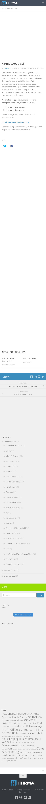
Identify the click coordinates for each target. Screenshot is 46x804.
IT (6, 513)
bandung (5, 720)
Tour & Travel (11, 559)
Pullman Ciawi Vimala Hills (20, 749)
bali (30, 717)
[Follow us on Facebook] (31, 376)
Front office (10, 729)
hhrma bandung (23, 733)
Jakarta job (15, 742)
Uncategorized (9, 576)
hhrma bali (9, 733)
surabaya (39, 755)
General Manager (12, 497)
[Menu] (43, 3)
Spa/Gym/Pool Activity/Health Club (19, 554)
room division (32, 749)
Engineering (10, 466)
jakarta (6, 742)
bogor (21, 720)
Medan (23, 746)
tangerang (12, 758)
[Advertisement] (23, 37)
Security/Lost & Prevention (16, 544)
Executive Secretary (13, 476)
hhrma (38, 729)
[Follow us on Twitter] (39, 376)
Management (11, 518)
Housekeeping (11, 502)
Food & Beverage (12, 482)
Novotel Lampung (29, 358)
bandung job (14, 720)
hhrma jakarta (36, 733)
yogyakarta (11, 761)
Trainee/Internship (12, 564)
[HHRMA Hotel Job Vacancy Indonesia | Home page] (13, 3)
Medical (9, 523)
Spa (7, 549)
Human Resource (12, 507)
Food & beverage (30, 726)
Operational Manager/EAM (16, 528)
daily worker (29, 719)
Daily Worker (10, 461)
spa (41, 752)
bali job (37, 717)
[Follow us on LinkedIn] (42, 376)
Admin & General (12, 456)
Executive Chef (9, 570)
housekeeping (10, 739)
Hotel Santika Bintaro (8, 736)
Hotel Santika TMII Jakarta (22, 736)
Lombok (32, 742)
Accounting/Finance (13, 446)
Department (8, 442)
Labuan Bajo (25, 742)
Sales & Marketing (9, 9)
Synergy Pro (5, 758)
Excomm (9, 471)
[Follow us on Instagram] (35, 376)
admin (6, 68)
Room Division (11, 533)
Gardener (9, 492)
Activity (8, 451)
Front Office (10, 487)
